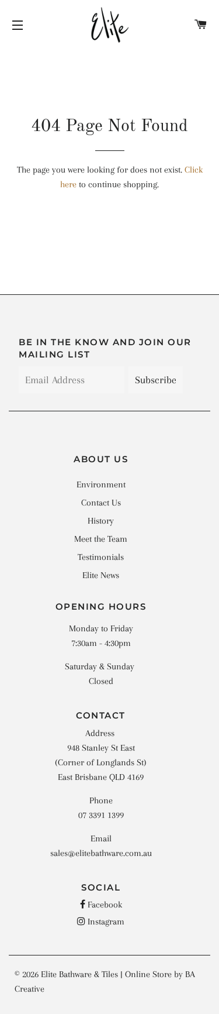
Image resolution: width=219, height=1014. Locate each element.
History (101, 520)
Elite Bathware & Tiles (79, 974)
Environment (101, 484)
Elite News (100, 575)
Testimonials (101, 557)
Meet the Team (100, 539)
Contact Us (101, 502)
